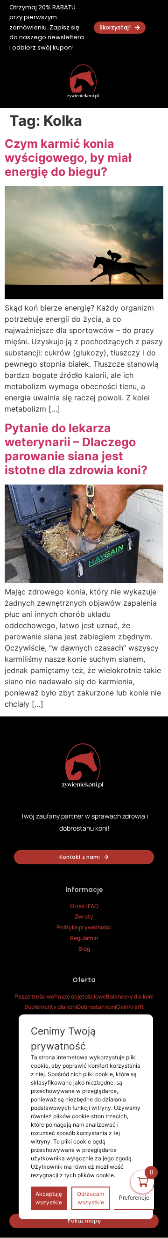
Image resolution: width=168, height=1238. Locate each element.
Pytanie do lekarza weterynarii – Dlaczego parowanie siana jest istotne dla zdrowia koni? (76, 449)
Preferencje (134, 1197)
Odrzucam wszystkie (90, 1198)
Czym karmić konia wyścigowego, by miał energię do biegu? (68, 158)
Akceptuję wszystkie (48, 1198)
